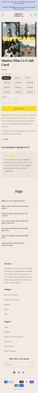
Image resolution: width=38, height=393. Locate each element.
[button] (2, 14)
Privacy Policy (9, 346)
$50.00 (17, 78)
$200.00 (30, 83)
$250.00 (7, 87)
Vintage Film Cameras (12, 300)
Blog (5, 314)
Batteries (7, 304)
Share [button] (6, 139)
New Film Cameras (11, 295)
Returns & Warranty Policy (13, 337)
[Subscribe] (31, 364)
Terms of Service (10, 351)
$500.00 (30, 92)
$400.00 (7, 92)
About (6, 309)
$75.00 (27, 78)
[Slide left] (14, 181)
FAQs (6, 327)
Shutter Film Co (21, 389)
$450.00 (18, 92)
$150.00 (18, 83)
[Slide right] (23, 181)
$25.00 (6, 78)
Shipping (7, 332)
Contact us (8, 341)
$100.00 (7, 83)
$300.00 (18, 87)
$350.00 (30, 87)
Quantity (4, 97)
